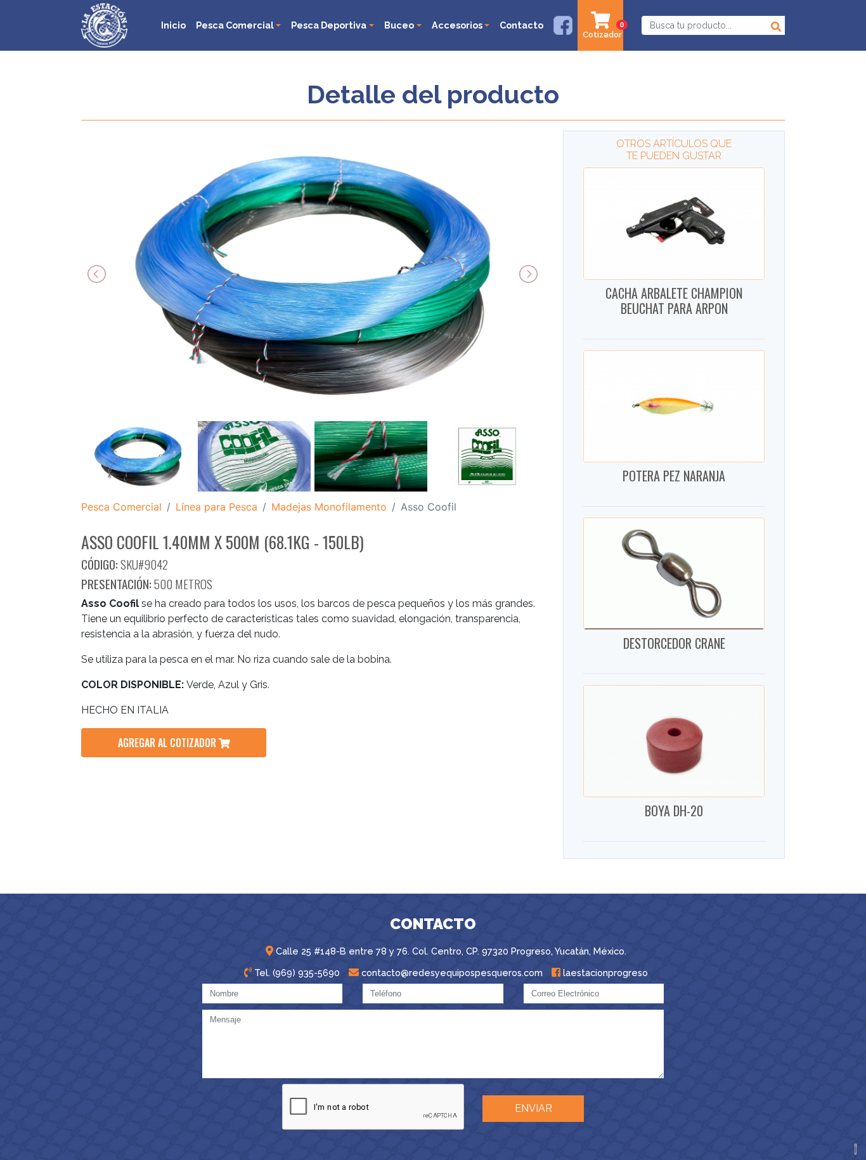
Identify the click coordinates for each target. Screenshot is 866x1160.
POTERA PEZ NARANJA (674, 475)
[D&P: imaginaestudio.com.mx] (856, 1150)
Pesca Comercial (121, 506)
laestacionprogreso (604, 972)
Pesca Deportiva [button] (328, 25)
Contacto (521, 25)
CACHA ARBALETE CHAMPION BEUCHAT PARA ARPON (673, 300)
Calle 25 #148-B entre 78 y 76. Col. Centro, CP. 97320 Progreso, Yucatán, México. (449, 951)
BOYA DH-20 (674, 810)
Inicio (173, 25)
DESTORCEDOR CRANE (674, 643)
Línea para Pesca (216, 506)
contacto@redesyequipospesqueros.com (451, 972)
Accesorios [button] (457, 25)
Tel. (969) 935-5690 (296, 972)
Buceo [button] (399, 25)
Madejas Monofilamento (329, 506)
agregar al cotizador (168, 742)
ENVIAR (533, 1108)
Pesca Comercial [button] (235, 25)
